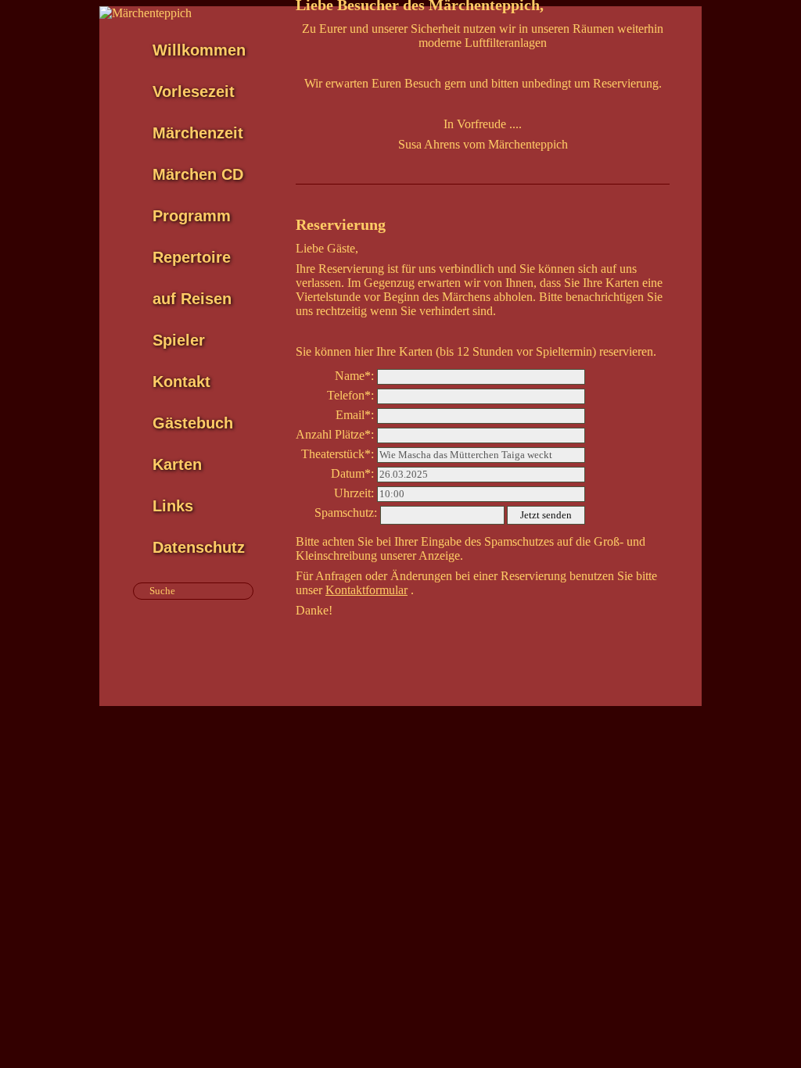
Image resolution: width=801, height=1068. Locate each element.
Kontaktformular (366, 590)
